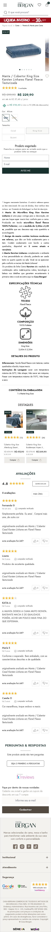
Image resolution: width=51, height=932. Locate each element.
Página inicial (7, 25)
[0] (47, 4)
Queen (13, 137)
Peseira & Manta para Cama (33, 25)
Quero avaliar (40, 484)
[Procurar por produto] (5, 12)
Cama (17, 25)
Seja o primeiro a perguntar (25, 763)
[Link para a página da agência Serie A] (19, 929)
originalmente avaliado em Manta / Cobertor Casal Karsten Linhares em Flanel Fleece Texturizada (23, 530)
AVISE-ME (25, 170)
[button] (19, 69)
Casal (13, 131)
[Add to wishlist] (47, 76)
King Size (37, 131)
